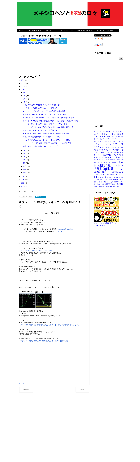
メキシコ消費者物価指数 (108, 167)
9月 (24, 163)
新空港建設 (103, 182)
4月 (24, 102)
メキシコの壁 (105, 147)
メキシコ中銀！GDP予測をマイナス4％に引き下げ (41, 105)
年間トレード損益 (100, 184)
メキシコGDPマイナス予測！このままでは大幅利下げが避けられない (48, 117)
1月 (24, 92)
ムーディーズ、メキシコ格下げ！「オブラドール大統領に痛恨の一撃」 (49, 127)
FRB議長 (100, 131)
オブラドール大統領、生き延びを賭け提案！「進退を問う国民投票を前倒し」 (51, 121)
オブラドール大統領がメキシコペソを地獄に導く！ (42, 108)
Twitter (22, 384)
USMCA (116, 131)
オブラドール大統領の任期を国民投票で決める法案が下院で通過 (44, 341)
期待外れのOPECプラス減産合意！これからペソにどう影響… (45, 114)
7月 (24, 157)
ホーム (21, 30)
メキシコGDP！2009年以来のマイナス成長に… (37, 250)
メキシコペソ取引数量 (113, 152)
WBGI (121, 131)
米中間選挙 (116, 186)
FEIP (95, 131)
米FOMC (109, 184)
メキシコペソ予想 (102, 157)
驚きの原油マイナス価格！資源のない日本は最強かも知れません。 (47, 133)
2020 (23, 90)
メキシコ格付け (115, 157)
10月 (25, 166)
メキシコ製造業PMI (114, 172)
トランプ (108, 139)
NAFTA (109, 131)
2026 (23, 186)
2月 (24, 96)
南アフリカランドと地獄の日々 (107, 30)
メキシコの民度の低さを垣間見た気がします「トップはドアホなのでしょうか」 (49, 325)
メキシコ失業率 (102, 162)
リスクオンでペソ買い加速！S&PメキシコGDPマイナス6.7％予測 (47, 143)
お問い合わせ (50, 30)
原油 (121, 179)
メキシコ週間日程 (108, 164)
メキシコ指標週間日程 (34, 30)
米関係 (115, 184)
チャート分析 (100, 139)
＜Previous (26, 389)
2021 (23, 176)
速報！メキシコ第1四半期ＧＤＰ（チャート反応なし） (43, 146)
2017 (23, 80)
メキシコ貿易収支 (114, 177)
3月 (24, 99)
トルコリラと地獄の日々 (85, 30)
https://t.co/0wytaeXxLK (66, 229)
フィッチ (115, 141)
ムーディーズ (106, 144)
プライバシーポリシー (65, 30)
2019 (23, 86)
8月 (24, 160)
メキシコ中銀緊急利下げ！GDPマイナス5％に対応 (41, 137)
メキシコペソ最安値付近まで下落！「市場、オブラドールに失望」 (47, 140)
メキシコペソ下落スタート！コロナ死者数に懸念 (41, 130)
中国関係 (110, 182)
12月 (25, 172)
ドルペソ (114, 139)
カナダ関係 (117, 134)
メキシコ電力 (103, 177)
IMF (104, 131)
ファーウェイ (107, 141)
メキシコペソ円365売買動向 (109, 150)
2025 (23, 183)
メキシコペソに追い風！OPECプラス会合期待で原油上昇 (44, 111)
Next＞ (82, 389)
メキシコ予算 (108, 179)
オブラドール (107, 134)
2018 (23, 83)
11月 (25, 169)
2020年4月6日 (60, 231)
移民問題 (116, 179)
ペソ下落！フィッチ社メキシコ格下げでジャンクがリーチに (45, 124)
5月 (24, 150)
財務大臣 (96, 182)
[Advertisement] (54, 60)
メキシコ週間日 (112, 162)
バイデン (100, 141)
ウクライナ (97, 134)
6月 (24, 153)
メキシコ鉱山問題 (109, 160)
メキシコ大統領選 (108, 175)
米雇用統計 (100, 186)
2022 (23, 180)
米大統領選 (108, 186)
